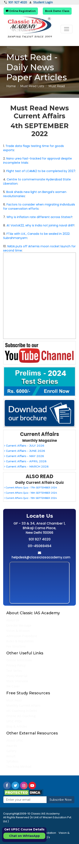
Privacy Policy (15, 665)
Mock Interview (17, 681)
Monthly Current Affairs (23, 705)
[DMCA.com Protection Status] (23, 792)
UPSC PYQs (14, 721)
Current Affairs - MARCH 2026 (27, 466)
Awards (11, 746)
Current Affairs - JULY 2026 (24, 445)
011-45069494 (39, 546)
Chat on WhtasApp (24, 836)
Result (10, 756)
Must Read (14, 700)
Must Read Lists (32, 86)
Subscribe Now (61, 800)
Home (11, 86)
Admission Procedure (21, 636)
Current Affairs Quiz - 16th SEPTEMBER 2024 (31, 492)
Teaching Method (18, 767)
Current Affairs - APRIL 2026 (26, 461)
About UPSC (14, 740)
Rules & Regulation (20, 641)
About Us (12, 620)
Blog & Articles (16, 726)
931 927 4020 (17, 2)
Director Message (18, 625)
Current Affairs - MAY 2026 (24, 456)
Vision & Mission (18, 631)
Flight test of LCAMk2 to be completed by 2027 (40, 171)
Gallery (11, 751)
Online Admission (19, 660)
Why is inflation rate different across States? (39, 217)
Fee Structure (16, 646)
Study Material (16, 676)
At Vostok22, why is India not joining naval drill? (40, 225)
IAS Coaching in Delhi (21, 711)
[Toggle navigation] (66, 29)
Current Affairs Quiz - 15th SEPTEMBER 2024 (31, 498)
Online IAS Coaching (21, 716)
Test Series (14, 671)
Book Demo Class (57, 11)
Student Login (43, 2)
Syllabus (12, 761)
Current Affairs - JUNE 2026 (25, 450)
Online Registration (22, 11)
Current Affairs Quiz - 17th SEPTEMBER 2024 (31, 487)
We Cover (13, 686)
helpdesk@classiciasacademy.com (41, 557)
